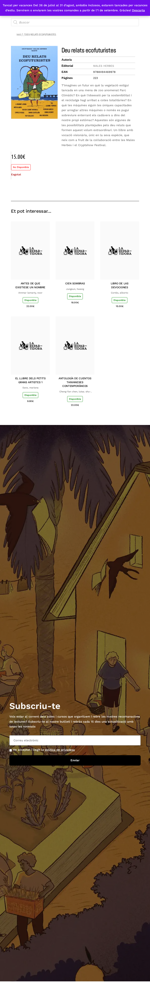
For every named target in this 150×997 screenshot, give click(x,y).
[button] (108, 189)
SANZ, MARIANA (30, 387)
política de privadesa (60, 750)
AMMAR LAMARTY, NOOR (30, 292)
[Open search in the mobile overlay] (75, 22)
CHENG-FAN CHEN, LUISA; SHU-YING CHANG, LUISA (75, 391)
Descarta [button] (138, 10)
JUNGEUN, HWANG (75, 289)
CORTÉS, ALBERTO (119, 292)
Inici (19, 34)
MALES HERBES (103, 65)
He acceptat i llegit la (44, 750)
